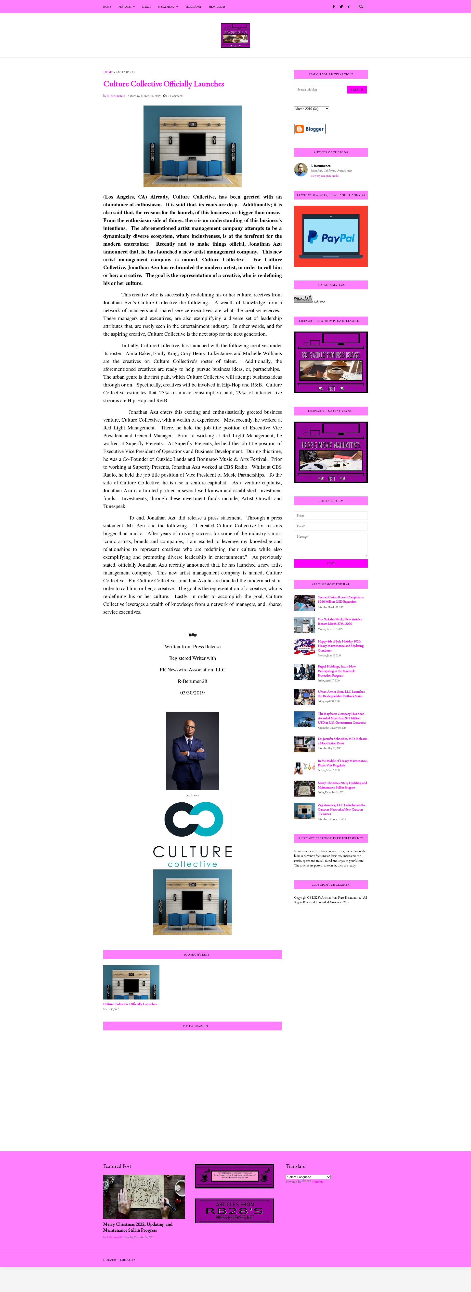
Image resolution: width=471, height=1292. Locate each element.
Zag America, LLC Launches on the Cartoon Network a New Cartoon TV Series (342, 809)
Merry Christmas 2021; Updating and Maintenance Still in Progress (342, 785)
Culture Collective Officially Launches (130, 1003)
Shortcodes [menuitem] (217, 6)
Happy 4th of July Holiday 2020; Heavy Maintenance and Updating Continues (341, 645)
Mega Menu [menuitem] (166, 6)
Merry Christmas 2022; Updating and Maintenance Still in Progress (137, 1227)
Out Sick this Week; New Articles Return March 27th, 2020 (340, 621)
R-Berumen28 (321, 165)
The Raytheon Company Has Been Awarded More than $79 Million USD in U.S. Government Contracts (342, 718)
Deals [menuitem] (146, 6)
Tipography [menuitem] (193, 6)
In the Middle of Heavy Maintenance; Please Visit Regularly (343, 763)
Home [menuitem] (107, 6)
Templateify (127, 1260)
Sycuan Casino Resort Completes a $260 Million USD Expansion (341, 599)
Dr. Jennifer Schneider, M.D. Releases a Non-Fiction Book (342, 740)
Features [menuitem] (124, 6)
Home (108, 72)
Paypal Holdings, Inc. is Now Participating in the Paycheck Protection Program (337, 670)
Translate (318, 1181)
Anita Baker (126, 72)
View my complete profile (325, 176)
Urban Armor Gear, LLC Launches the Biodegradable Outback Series (341, 693)
